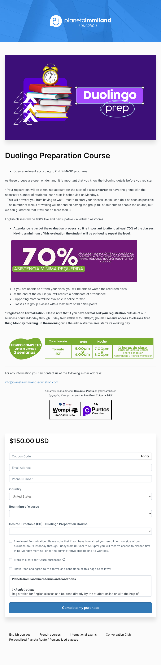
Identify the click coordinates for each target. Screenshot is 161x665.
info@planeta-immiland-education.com (31, 382)
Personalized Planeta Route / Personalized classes (43, 639)
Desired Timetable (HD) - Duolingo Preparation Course (48, 524)
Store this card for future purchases (39, 559)
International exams (83, 634)
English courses (19, 634)
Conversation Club (118, 634)
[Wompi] (65, 409)
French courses (50, 634)
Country (15, 489)
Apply (145, 456)
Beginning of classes (24, 506)
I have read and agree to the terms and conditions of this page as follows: (62, 568)
